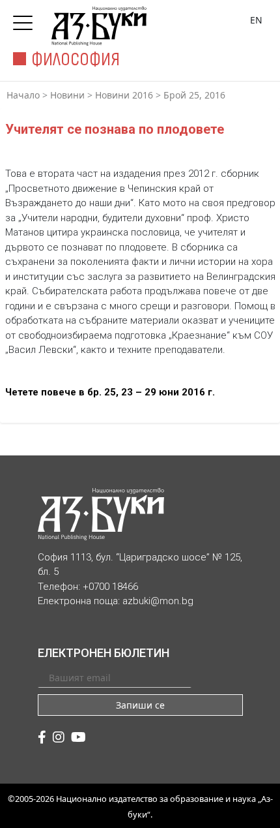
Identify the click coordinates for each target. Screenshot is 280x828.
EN (256, 20)
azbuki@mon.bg (157, 601)
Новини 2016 (124, 95)
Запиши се (140, 705)
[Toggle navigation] (26, 19)
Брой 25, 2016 (194, 95)
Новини (67, 95)
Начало (23, 95)
